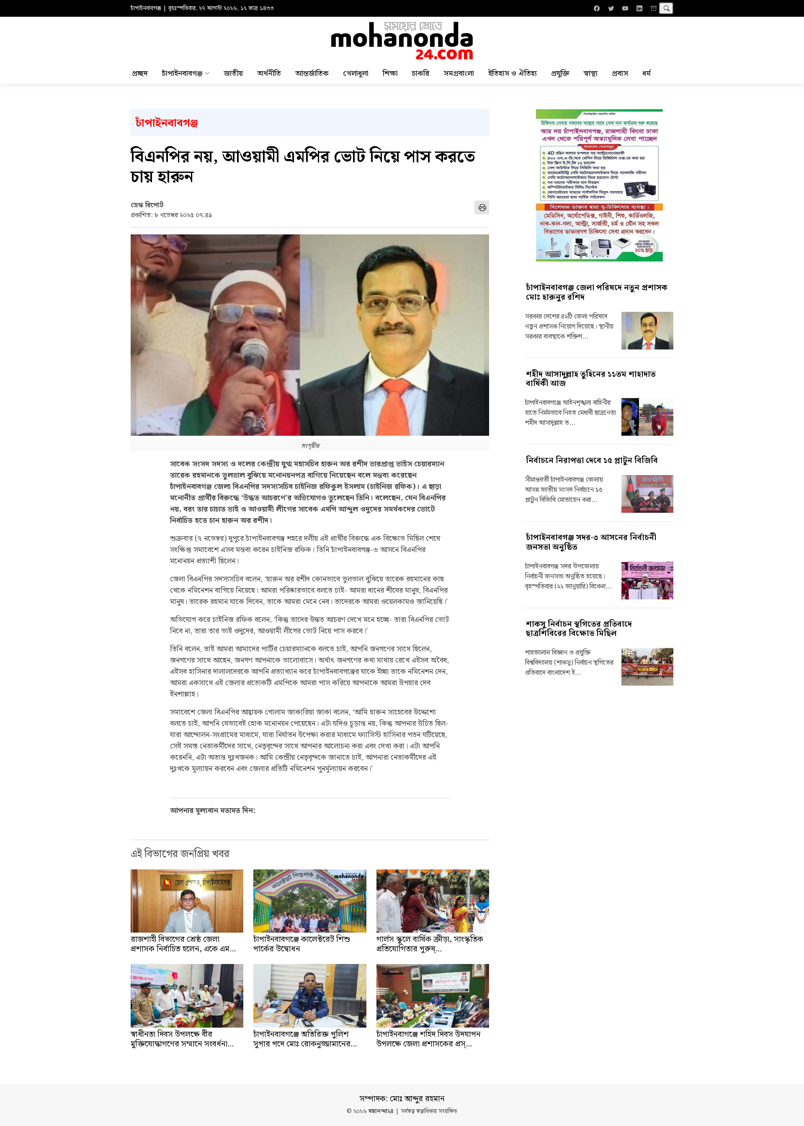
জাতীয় (233, 73)
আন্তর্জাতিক (312, 73)
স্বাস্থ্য (591, 73)
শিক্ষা (390, 73)
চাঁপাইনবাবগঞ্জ (167, 123)
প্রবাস (620, 73)
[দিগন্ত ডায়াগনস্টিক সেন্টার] (599, 185)
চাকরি (420, 73)
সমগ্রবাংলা (458, 73)
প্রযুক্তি (560, 73)
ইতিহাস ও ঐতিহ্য (512, 73)
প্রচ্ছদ (140, 73)
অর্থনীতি (269, 73)
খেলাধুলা (355, 73)
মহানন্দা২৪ (381, 1111)
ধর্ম (646, 73)
